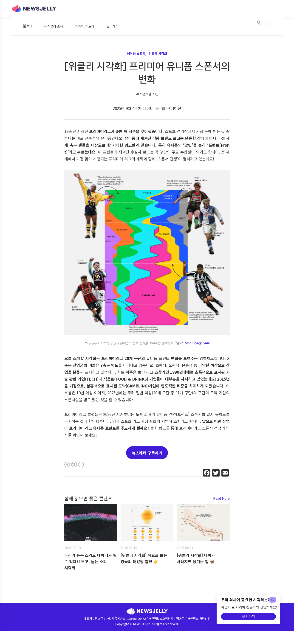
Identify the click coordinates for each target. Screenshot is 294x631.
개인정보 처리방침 (198, 618)
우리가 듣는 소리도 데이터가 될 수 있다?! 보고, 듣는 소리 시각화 (90, 561)
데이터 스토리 (84, 26)
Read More (221, 498)
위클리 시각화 (158, 53)
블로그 (28, 26)
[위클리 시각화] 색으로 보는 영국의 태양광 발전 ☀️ (144, 558)
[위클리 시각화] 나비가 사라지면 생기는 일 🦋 (196, 558)
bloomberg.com (196, 343)
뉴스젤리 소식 (53, 26)
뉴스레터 (113, 26)
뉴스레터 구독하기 (147, 453)
